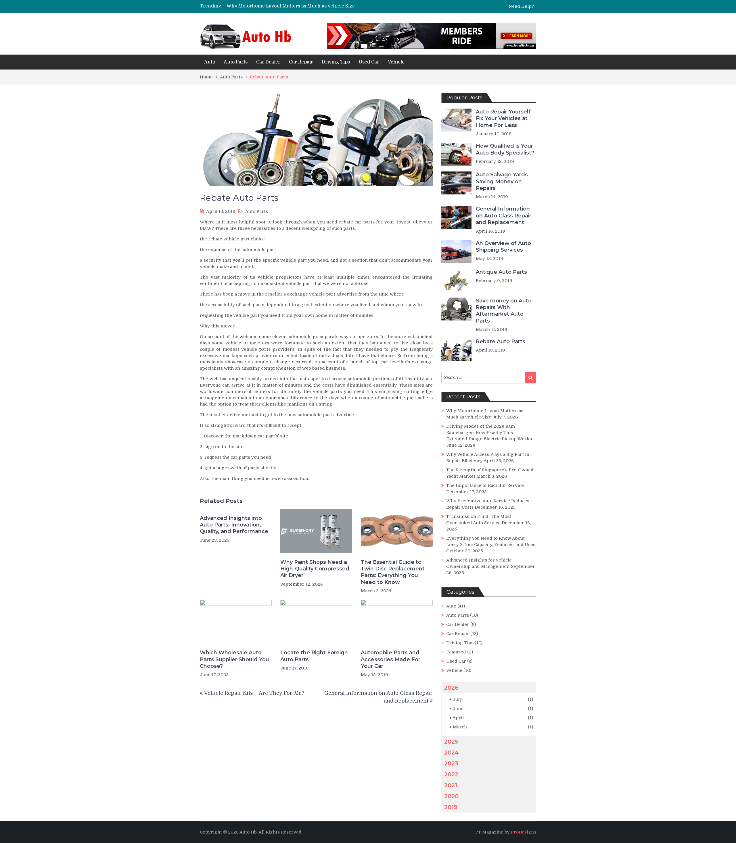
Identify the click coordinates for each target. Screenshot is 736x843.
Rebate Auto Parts (500, 341)
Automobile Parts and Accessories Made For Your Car (390, 659)
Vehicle (396, 62)
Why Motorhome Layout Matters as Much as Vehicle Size (291, 6)
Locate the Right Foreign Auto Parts (314, 655)
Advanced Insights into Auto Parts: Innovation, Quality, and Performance (234, 525)
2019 (450, 807)
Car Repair (301, 62)
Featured (456, 652)
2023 (451, 763)
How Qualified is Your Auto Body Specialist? (505, 149)
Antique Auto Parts (501, 272)
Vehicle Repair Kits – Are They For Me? (254, 693)
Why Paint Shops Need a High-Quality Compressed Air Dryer (314, 569)
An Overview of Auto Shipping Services (503, 246)
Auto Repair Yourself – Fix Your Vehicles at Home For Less (505, 118)
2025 (451, 741)
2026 (451, 687)
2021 (450, 785)
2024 (451, 752)
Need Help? (521, 6)
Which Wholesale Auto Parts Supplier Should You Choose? (234, 659)
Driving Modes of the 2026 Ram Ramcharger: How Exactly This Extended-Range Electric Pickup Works (489, 432)
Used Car (369, 62)
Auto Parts (236, 62)
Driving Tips (336, 62)
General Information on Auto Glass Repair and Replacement (503, 215)
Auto (209, 62)
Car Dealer (268, 62)
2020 (451, 796)
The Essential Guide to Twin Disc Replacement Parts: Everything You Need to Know (393, 572)
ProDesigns (523, 832)
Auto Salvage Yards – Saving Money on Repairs (504, 181)
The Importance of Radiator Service (485, 485)
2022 (451, 774)
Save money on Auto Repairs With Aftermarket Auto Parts (504, 311)
